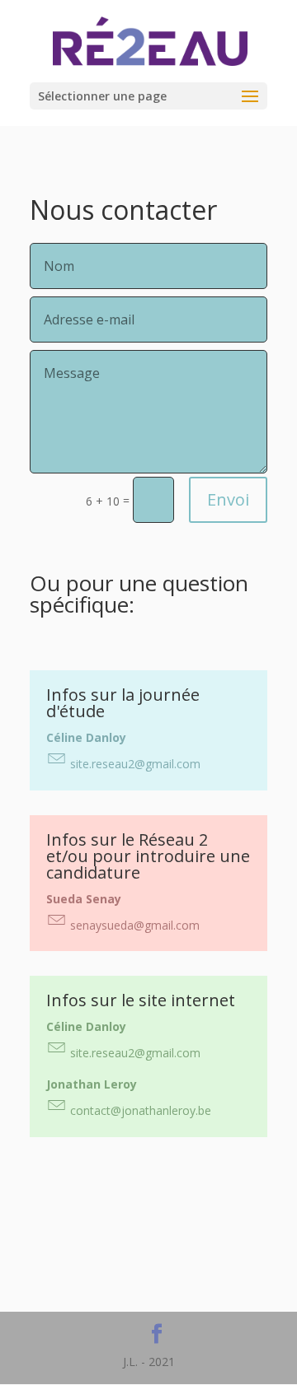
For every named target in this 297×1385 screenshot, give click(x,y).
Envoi (228, 499)
